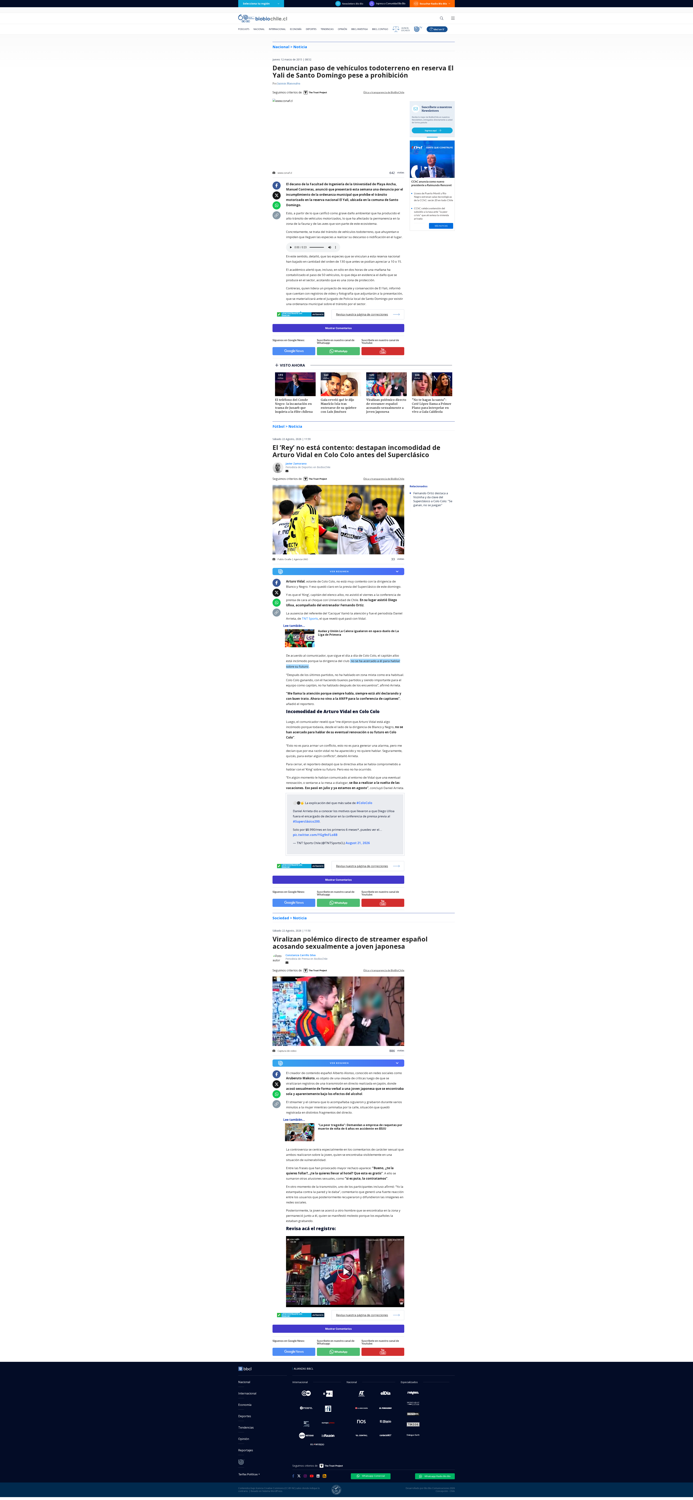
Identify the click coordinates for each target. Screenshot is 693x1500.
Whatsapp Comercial (373, 1475)
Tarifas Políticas (248, 1474)
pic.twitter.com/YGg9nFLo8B (315, 835)
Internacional (277, 29)
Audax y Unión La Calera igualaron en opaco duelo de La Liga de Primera (358, 633)
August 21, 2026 (358, 843)
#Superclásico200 (306, 821)
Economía (296, 29)
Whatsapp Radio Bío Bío (437, 1476)
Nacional (259, 29)
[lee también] (300, 638)
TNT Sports (310, 618)
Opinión (342, 29)
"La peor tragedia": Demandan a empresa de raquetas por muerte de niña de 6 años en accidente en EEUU (360, 1127)
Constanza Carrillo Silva (301, 955)
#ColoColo (364, 803)
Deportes (311, 29)
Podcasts (243, 29)
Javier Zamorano (296, 463)
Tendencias (327, 29)
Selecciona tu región (256, 3)
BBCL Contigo (380, 29)
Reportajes (245, 1450)
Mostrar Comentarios (338, 328)
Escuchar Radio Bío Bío (433, 3)
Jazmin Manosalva (288, 84)
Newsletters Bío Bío (352, 3)
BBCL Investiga (359, 29)
